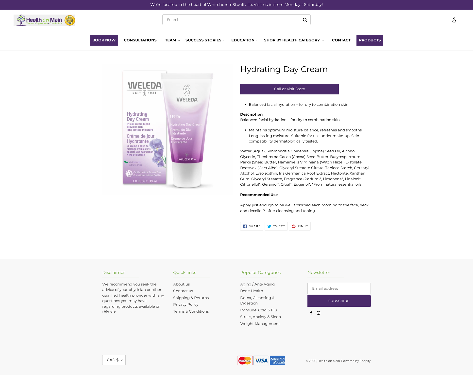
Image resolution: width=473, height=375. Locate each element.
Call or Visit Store (289, 89)
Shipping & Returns (191, 297)
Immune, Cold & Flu (258, 310)
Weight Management (260, 323)
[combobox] (236, 19)
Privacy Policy (185, 304)
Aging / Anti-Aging (257, 284)
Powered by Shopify (356, 361)
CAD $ (112, 359)
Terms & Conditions (191, 311)
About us (181, 284)
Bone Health (251, 290)
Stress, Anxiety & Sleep (260, 316)
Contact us (183, 290)
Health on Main (329, 361)
